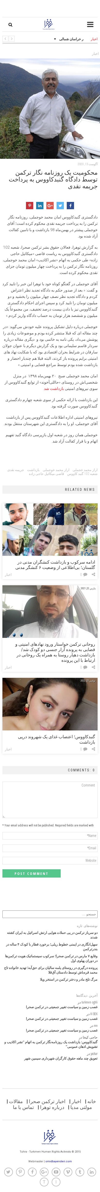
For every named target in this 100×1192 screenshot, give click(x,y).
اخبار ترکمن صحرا (47, 1101)
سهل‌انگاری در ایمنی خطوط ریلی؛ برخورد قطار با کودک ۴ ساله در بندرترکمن (52, 946)
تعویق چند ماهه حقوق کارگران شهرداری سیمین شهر (61, 1058)
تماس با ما (23, 1107)
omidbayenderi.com (58, 1161)
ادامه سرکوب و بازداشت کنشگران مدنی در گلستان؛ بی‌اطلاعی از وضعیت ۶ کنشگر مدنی (55, 564)
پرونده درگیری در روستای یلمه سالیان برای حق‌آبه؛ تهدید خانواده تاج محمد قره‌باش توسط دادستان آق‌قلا (51, 969)
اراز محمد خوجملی (56, 470)
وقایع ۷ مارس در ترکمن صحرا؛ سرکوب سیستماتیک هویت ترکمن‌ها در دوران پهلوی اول (51, 958)
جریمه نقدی (15, 470)
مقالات (16, 1101)
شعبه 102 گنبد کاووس (82, 474)
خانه (91, 1101)
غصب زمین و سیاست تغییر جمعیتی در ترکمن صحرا (62, 1006)
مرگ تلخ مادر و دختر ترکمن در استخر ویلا (69, 979)
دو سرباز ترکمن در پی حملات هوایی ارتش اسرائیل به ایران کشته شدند (52, 934)
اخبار (95, 54)
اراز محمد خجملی (85, 470)
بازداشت (33, 470)
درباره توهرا (52, 1107)
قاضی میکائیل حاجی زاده (46, 474)
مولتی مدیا (81, 1107)
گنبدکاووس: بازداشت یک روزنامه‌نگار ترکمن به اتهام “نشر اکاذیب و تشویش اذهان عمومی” (51, 1044)
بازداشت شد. (53, 388)
